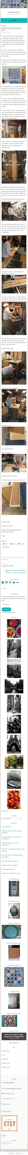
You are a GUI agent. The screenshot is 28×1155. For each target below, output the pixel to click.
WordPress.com (6, 1067)
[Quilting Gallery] (8, 1093)
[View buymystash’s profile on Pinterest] (10, 582)
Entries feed (5, 1059)
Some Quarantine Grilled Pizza (10, 861)
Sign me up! (6, 609)
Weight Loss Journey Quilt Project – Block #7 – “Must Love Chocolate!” (15, 570)
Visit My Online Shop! (7, 1098)
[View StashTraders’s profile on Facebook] (3, 582)
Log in (3, 1055)
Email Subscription (14, 594)
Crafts (7, 557)
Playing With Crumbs (8, 565)
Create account (6, 1051)
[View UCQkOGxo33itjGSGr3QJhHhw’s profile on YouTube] (14, 582)
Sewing (4, 26)
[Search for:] (14, 588)
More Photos (5, 811)
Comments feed (6, 1063)
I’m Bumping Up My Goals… (9, 869)
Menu (15, 20)
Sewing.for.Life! (14, 12)
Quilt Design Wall (19, 557)
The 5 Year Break (6, 827)
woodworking (5, 559)
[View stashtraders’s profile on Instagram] (6, 582)
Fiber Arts (12, 557)
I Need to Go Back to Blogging (10, 865)
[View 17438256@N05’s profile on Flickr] (17, 582)
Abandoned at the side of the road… (11, 873)
